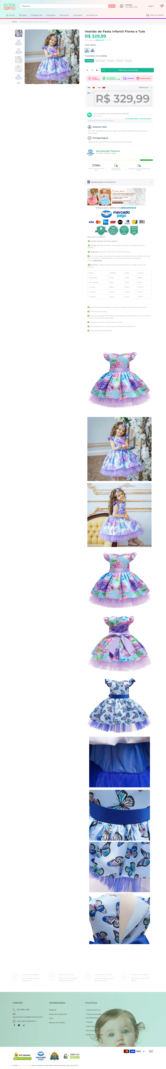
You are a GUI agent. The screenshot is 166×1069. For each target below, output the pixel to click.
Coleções (51, 15)
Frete (51, 1018)
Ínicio (12, 15)
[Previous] (29, 57)
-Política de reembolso (94, 1035)
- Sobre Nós (90, 1026)
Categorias (36, 15)
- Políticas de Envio (93, 1010)
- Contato (89, 1022)
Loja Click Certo (72, 1065)
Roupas (23, 15)
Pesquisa (52, 1010)
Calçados (77, 15)
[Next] (75, 57)
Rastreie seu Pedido (57, 1023)
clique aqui (97, 260)
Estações (64, 15)
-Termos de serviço (93, 1030)
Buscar (112, 6)
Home (14, 22)
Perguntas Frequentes (58, 1014)
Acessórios (92, 15)
